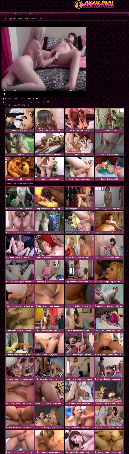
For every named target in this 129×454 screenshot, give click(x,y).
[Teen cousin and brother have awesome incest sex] (20, 294)
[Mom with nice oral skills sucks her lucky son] (79, 245)
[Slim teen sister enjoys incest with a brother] (49, 343)
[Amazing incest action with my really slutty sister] (20, 343)
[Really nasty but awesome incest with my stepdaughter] (49, 245)
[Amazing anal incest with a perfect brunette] (49, 391)
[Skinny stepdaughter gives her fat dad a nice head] (49, 318)
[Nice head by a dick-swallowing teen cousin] (20, 245)
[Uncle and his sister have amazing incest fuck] (79, 391)
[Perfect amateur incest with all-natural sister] (109, 343)
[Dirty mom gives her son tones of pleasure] (49, 270)
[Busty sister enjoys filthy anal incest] (20, 416)
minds (35, 102)
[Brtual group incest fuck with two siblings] (20, 221)
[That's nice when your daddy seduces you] (49, 294)
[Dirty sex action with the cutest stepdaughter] (109, 416)
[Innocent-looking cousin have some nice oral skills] (49, 416)
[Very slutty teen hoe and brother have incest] (79, 416)
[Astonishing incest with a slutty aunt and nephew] (109, 221)
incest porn (5, 14)
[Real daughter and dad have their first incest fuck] (79, 197)
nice (29, 102)
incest (23, 102)
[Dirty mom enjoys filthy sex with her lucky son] (109, 270)
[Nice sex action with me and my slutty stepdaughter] (49, 440)
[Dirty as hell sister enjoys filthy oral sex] (79, 440)
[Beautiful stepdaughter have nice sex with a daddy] (20, 270)
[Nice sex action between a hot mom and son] (49, 367)
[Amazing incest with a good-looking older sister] (20, 367)
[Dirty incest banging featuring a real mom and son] (20, 391)
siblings (49, 102)
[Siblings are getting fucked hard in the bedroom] (109, 197)
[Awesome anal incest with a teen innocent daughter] (79, 221)
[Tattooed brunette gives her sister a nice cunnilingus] (79, 343)
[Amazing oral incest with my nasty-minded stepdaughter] (79, 367)
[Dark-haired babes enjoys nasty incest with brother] (109, 367)
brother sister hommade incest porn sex (28, 14)
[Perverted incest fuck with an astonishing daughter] (20, 197)
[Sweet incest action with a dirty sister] (109, 245)
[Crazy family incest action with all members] (109, 294)
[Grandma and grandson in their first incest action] (49, 221)
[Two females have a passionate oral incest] (109, 318)
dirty (42, 102)
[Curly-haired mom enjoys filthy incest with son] (49, 197)
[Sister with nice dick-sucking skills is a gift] (109, 391)
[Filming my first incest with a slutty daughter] (79, 294)
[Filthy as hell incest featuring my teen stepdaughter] (20, 440)
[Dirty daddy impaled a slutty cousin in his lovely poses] (109, 440)
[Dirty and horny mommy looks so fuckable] (79, 270)
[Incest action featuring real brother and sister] (79, 318)
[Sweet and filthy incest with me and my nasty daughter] (20, 318)
